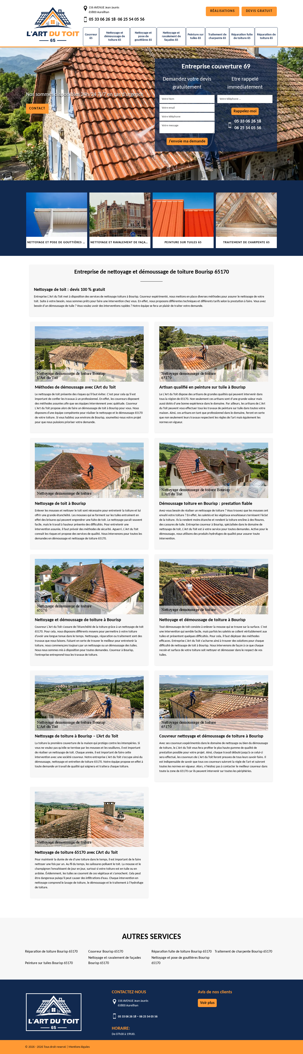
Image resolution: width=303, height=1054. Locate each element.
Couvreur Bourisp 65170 (105, 951)
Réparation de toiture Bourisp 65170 (51, 951)
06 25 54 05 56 (131, 19)
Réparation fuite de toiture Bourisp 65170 (182, 951)
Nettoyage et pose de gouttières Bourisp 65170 (180, 960)
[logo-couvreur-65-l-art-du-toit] (53, 22)
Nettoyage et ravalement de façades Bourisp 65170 (114, 960)
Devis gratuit (259, 11)
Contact (37, 108)
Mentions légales (79, 1047)
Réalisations (222, 11)
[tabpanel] (56, 220)
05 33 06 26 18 (102, 19)
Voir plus (207, 1003)
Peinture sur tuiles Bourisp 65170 (49, 963)
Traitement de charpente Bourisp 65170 (243, 951)
